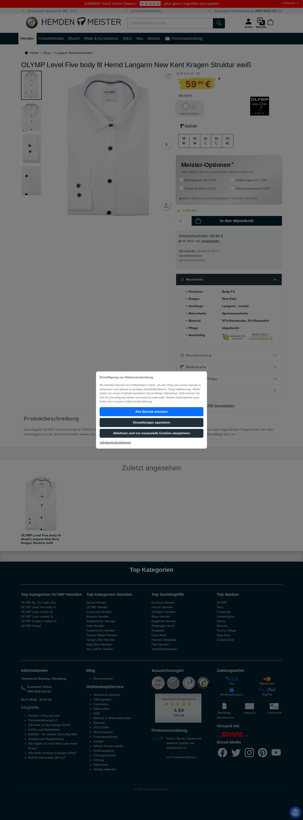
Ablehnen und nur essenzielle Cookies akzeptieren (151, 433)
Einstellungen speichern (151, 422)
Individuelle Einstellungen (115, 442)
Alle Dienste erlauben (151, 411)
